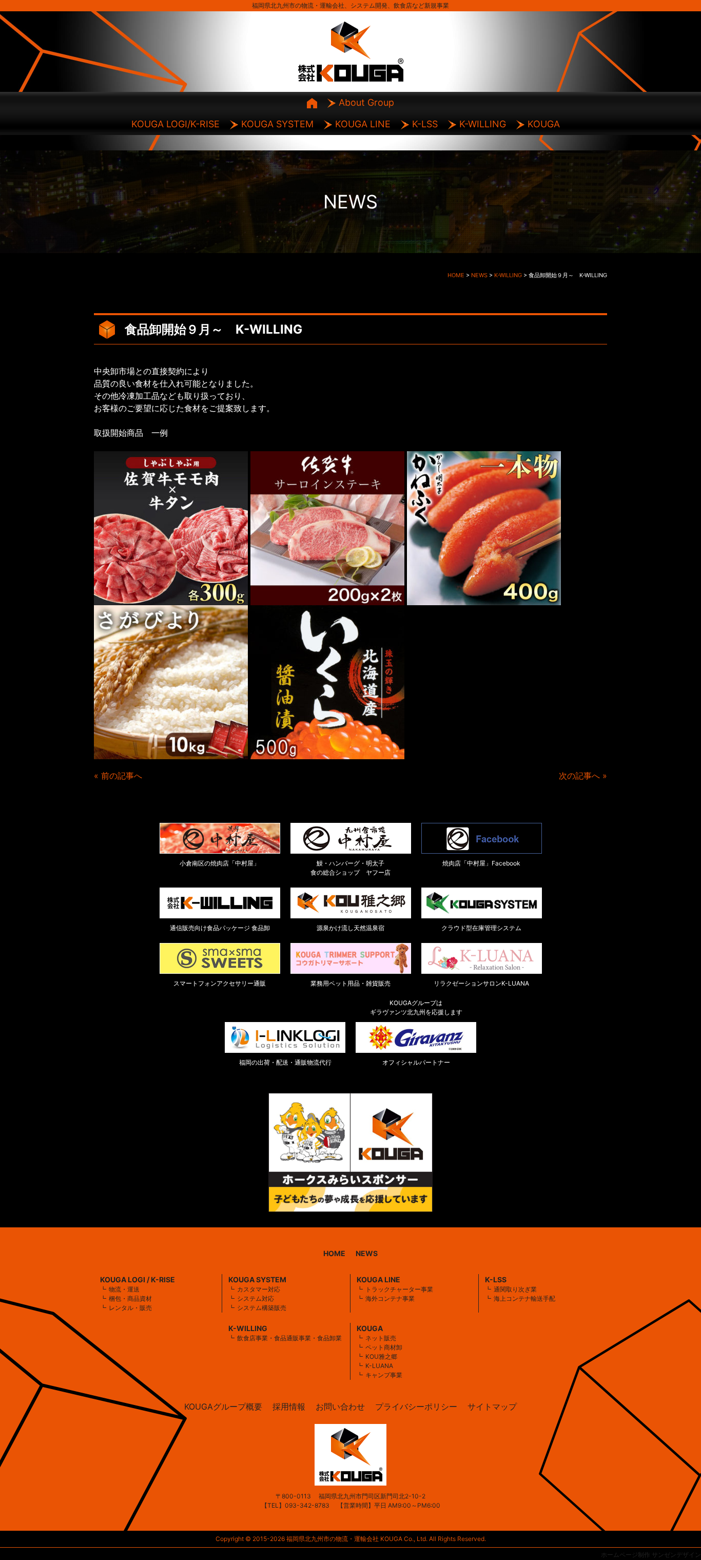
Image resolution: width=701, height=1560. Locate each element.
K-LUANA (379, 1366)
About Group (366, 102)
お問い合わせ (340, 1406)
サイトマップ (492, 1406)
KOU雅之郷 (381, 1356)
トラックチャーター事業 (399, 1289)
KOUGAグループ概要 (223, 1406)
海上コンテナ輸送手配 (524, 1298)
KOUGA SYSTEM (277, 124)
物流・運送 (124, 1289)
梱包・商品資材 (130, 1298)
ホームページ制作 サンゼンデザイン (651, 1554)
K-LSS (425, 124)
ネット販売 (380, 1338)
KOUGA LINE (363, 124)
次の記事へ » (583, 776)
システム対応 (255, 1298)
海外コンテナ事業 (390, 1298)
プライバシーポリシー (416, 1406)
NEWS (367, 1253)
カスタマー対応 (258, 1289)
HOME (334, 1253)
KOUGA (544, 124)
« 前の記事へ (118, 776)
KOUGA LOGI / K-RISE (137, 1279)
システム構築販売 (261, 1308)
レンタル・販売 (130, 1308)
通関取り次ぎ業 (515, 1289)
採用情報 (288, 1406)
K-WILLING (482, 124)
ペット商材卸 (383, 1347)
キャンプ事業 (383, 1375)
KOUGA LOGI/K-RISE (175, 124)
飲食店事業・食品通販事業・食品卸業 (289, 1338)
